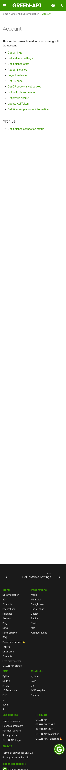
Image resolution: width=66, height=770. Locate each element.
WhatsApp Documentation (25, 13)
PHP (5, 695)
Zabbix (34, 618)
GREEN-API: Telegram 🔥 (49, 738)
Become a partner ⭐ (14, 642)
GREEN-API (41, 719)
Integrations (9, 609)
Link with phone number (22, 92)
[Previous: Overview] (7, 575)
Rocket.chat (37, 609)
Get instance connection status (26, 129)
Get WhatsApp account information (28, 109)
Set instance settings (20, 58)
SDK (5, 599)
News (5, 628)
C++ (5, 700)
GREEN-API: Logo (12, 740)
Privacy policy (10, 735)
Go (4, 709)
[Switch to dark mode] (53, 5)
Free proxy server (12, 661)
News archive (10, 632)
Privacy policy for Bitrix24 (16, 757)
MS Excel (36, 599)
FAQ (5, 637)
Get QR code (15, 81)
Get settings (15, 52)
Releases (7, 613)
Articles (7, 618)
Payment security (12, 730)
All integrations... (40, 632)
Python (6, 676)
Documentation (11, 595)
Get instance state (18, 64)
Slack (34, 623)
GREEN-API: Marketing (47, 734)
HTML (6, 685)
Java (5, 704)
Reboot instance (17, 69)
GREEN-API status (12, 665)
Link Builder (9, 651)
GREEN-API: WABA (45, 724)
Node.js (6, 681)
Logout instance (17, 75)
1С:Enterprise (10, 690)
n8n (33, 628)
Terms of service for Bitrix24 (18, 752)
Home (5, 13)
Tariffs (6, 647)
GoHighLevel (37, 604)
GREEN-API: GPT (44, 729)
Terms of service (11, 721)
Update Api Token (18, 103)
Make (34, 595)
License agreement (13, 726)
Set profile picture (18, 98)
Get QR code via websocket (24, 86)
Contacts (7, 656)
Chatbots (7, 604)
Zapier (34, 613)
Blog (5, 623)
